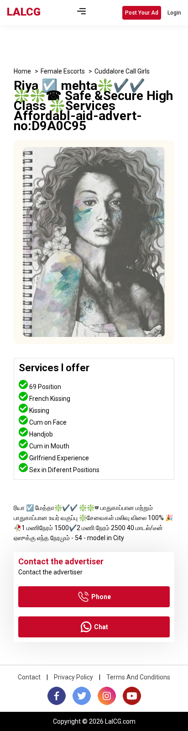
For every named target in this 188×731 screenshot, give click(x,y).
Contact (29, 677)
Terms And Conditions (138, 677)
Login (174, 13)
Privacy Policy (73, 677)
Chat (101, 627)
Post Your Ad (141, 13)
